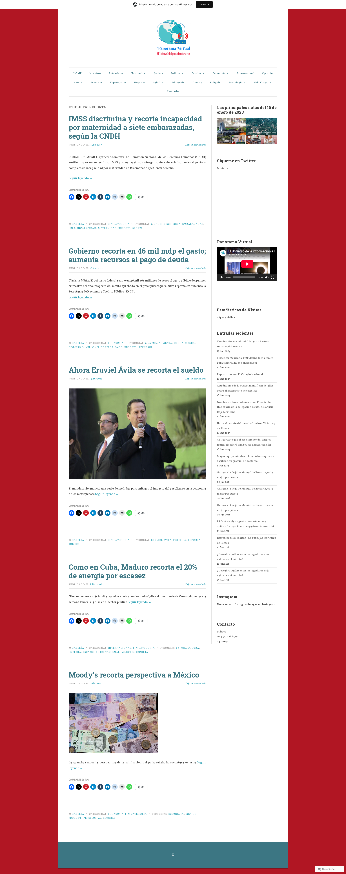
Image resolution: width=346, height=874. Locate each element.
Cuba (195, 648)
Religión (215, 83)
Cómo (185, 648)
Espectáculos (118, 83)
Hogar (138, 83)
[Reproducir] (221, 277)
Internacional (245, 73)
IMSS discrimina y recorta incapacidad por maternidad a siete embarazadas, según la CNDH (135, 127)
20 (177, 648)
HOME (77, 73)
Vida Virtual (261, 83)
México (191, 814)
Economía (219, 73)
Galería (78, 224)
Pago (119, 347)
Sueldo (74, 544)
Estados (196, 73)
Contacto (173, 91)
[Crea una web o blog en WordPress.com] (173, 855)
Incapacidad (86, 228)
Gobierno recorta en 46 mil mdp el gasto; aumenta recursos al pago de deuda (137, 255)
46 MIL (152, 343)
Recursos (146, 347)
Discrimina (172, 224)
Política (175, 73)
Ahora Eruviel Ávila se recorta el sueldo (136, 370)
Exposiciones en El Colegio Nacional (240, 374)
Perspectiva (92, 818)
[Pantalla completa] (272, 277)
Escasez (89, 652)
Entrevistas (116, 73)
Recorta (124, 228)
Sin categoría (119, 224)
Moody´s (75, 818)
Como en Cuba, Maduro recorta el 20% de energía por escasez (133, 571)
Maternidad (107, 228)
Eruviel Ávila (161, 540)
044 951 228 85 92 (227, 637)
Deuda (178, 343)
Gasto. (190, 343)
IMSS (72, 228)
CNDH (158, 224)
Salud (156, 83)
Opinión (267, 73)
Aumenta (165, 343)
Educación (178, 83)
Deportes (96, 83)
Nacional (136, 73)
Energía (75, 652)
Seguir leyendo (80, 178)
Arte (76, 83)
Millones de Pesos (99, 347)
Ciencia (197, 83)
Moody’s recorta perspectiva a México (134, 674)
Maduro (127, 652)
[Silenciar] (267, 277)
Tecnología (235, 83)
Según (137, 228)
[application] (247, 264)
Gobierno (76, 347)
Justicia (158, 73)
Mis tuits (222, 168)
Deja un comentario (195, 145)
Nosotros (95, 73)
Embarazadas (192, 224)
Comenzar (204, 4)
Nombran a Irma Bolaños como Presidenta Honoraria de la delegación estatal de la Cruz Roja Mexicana (245, 407)
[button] (231, 126)
